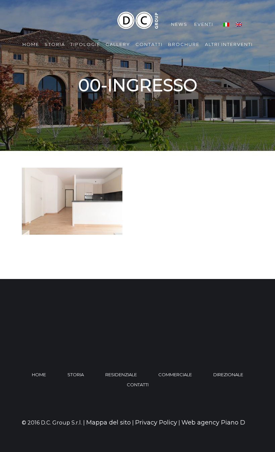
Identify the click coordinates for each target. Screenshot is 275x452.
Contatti (149, 44)
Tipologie (85, 44)
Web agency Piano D (213, 422)
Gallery (118, 44)
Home (30, 44)
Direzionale (228, 374)
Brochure (184, 44)
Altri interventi (229, 44)
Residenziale (121, 374)
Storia (55, 44)
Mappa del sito (108, 422)
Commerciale (175, 374)
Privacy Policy (156, 422)
